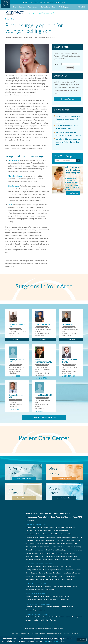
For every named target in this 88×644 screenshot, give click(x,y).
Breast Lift (46, 534)
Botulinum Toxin (31, 531)
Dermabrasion (40, 540)
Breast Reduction (57, 534)
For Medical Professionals (38, 614)
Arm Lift (52, 527)
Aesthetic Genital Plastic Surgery (37, 527)
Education (51, 617)
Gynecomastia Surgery (69, 543)
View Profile (17, 339)
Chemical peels (13, 186)
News (7, 19)
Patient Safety (43, 517)
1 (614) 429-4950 (68, 376)
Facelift (79, 540)
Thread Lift (66, 559)
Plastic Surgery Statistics (34, 600)
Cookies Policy (25, 633)
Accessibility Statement (54, 633)
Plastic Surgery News (33, 596)
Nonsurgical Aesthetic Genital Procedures (61, 553)
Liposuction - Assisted (42, 550)
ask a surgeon (32, 13)
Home (15, 7)
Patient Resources (73, 193)
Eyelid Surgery (70, 540)
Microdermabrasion (15, 176)
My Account (30, 617)
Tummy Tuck (75, 559)
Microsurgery (30, 576)
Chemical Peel (77, 537)
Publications (60, 617)
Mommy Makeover (32, 553)
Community (70, 617)
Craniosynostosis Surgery (73, 570)
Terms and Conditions (38, 633)
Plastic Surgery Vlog (63, 596)
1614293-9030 (14, 376)
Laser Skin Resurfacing (73, 547)
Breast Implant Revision (34, 534)
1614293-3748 (41, 378)
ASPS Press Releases (51, 600)
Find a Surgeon (64, 7)
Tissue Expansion (67, 579)
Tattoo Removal (47, 559)
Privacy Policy (14, 633)
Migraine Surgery (41, 576)
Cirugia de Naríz (57, 586)
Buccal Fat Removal (32, 537)
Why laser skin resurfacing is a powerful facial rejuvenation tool (68, 142)
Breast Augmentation (45, 531)
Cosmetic (22, 7)
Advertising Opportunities (34, 607)
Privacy (46, 641)
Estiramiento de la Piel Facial (35, 589)
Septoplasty (40, 579)
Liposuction (29, 550)
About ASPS (77, 517)
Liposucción (50, 589)
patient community (47, 13)
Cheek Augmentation (63, 537)
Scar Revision (30, 579)
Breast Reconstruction (50, 566)
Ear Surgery (60, 540)
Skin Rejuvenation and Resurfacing (65, 556)
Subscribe (70, 67)
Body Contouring (62, 527)
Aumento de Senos (44, 586)
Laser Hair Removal (58, 547)
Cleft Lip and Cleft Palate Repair (36, 570)
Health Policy (44, 620)
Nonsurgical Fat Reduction (34, 556)
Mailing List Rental (67, 607)
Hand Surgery (57, 573)
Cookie (55, 641)
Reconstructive (33, 7)
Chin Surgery (30, 540)
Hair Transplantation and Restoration (38, 547)
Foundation (30, 520)
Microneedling (13, 160)
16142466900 (40, 411)
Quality (35, 620)
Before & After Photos (48, 7)
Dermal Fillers (50, 540)
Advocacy (29, 620)
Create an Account (67, 99)
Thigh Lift (57, 559)
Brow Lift (68, 534)
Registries (78, 617)
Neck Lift (42, 553)
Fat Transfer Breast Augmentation (48, 543)
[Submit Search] (78, 160)
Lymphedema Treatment (72, 573)
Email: (58, 64)
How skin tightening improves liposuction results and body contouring (68, 119)
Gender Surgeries (31, 573)
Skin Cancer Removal (52, 579)
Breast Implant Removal (62, 531)
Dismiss (81, 640)
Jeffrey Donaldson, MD (17, 325)
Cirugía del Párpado (70, 586)
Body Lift (72, 527)
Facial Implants (30, 543)
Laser (10, 204)
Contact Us (74, 633)
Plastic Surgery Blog (48, 596)
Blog (12, 19)
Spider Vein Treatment (33, 559)
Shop (45, 617)
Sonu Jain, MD (68, 324)
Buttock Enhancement (47, 537)
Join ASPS (38, 617)
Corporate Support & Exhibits (35, 610)
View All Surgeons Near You (44, 417)
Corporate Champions (52, 607)
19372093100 (14, 409)
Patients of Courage (63, 517)
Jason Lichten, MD (43, 324)
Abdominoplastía (31, 586)
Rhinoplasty (49, 556)
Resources (53, 620)
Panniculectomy (70, 576)
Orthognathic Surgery (56, 576)
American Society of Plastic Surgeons (44, 2)
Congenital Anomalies (55, 570)
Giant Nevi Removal (45, 573)
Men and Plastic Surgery (59, 550)
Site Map (66, 633)
